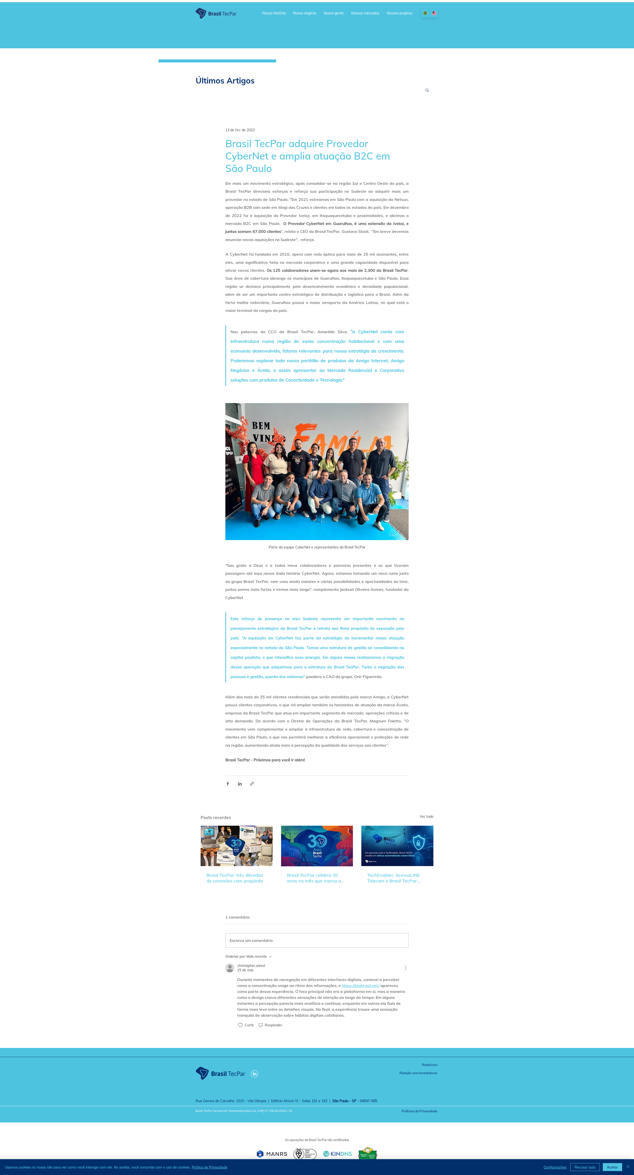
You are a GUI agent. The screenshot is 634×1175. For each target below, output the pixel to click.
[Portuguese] (425, 13)
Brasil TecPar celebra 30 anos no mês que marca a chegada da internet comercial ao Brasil (314, 878)
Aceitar (612, 1167)
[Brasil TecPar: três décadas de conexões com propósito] (237, 846)
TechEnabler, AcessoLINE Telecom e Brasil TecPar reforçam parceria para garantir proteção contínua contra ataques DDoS (395, 878)
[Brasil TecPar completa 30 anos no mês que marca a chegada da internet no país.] (317, 846)
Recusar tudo (585, 1167)
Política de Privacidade (209, 1167)
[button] (427, 90)
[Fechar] (628, 1167)
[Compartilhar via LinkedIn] (240, 783)
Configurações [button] (555, 1167)
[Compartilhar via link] (252, 783)
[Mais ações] (406, 968)
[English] (434, 13)
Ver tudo (426, 816)
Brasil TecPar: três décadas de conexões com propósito (235, 878)
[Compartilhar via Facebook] (227, 783)
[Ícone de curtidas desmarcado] (240, 1025)
